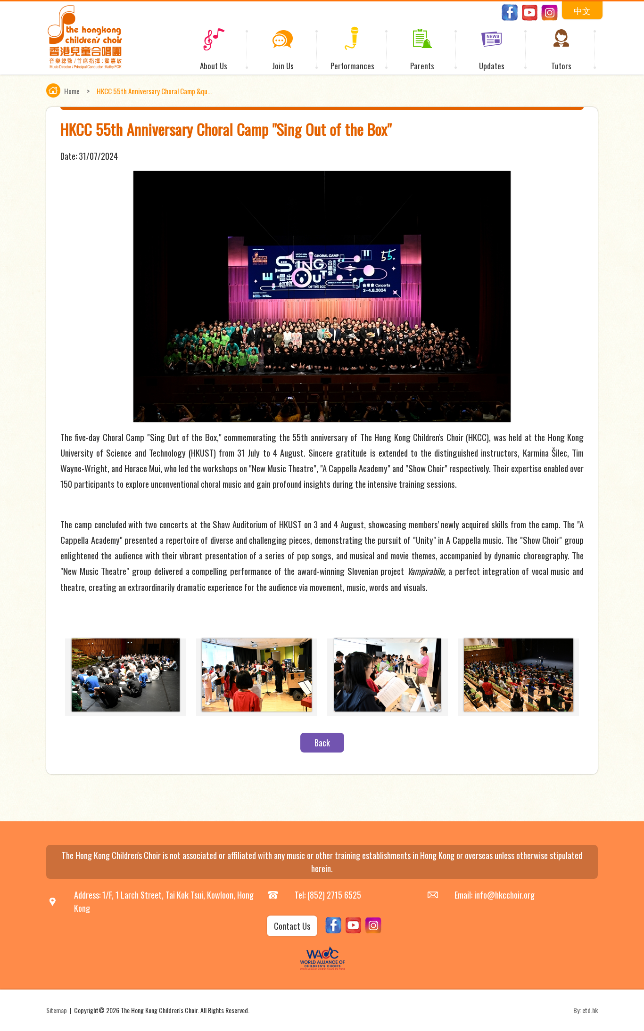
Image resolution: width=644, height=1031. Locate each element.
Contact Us (292, 926)
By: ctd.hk (585, 1010)
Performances (352, 66)
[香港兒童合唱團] (85, 67)
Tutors (561, 66)
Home (72, 91)
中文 (582, 10)
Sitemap (56, 1010)
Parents (422, 66)
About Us (213, 66)
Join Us (283, 66)
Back (322, 742)
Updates (491, 66)
